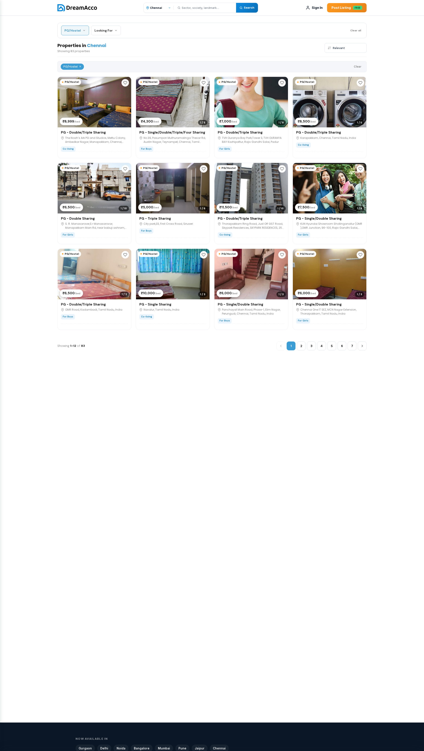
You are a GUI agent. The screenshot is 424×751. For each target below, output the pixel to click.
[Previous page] (280, 346)
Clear (358, 66)
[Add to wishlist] (125, 83)
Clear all (355, 30)
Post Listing (346, 7)
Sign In (317, 7)
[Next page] (362, 346)
